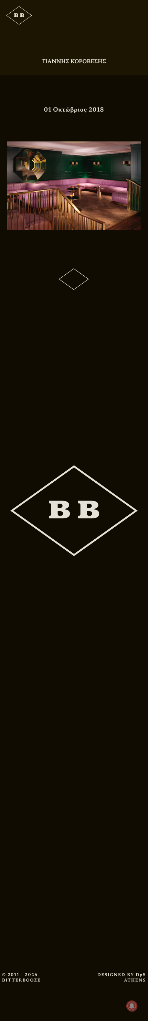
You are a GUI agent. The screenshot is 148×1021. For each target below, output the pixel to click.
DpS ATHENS (135, 977)
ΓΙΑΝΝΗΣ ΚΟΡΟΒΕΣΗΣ (74, 61)
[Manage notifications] (131, 1005)
